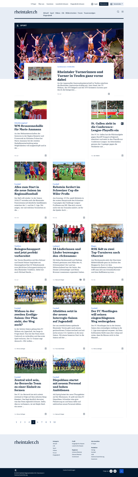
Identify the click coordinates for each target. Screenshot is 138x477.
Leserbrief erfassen (62, 4)
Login (96, 4)
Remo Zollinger (21, 348)
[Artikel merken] (108, 94)
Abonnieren (103, 4)
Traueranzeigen (89, 13)
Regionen (75, 450)
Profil (73, 441)
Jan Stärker (97, 155)
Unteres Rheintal (77, 452)
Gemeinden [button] (117, 4)
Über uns (41, 4)
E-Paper (33, 4)
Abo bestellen (95, 441)
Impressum (40, 473)
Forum (80, 13)
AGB (92, 454)
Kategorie (56, 441)
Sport (52, 13)
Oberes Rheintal (76, 454)
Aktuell (46, 13)
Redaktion (94, 447)
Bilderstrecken (71, 13)
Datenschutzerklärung (97, 457)
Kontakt (93, 452)
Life (63, 13)
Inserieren (50, 4)
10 (54, 422)
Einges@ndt (47, 15)
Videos (57, 13)
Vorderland (75, 457)
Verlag (93, 450)
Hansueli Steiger (59, 280)
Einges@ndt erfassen (77, 4)
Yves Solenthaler (59, 348)
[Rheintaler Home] (25, 12)
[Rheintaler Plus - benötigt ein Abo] (122, 123)
